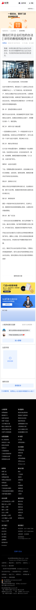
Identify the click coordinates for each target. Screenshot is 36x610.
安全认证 (4, 566)
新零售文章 (26, 574)
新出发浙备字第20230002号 (9, 588)
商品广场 (11, 574)
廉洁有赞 (11, 566)
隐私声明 (11, 563)
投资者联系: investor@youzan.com (24, 537)
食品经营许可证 (16, 571)
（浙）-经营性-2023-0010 (21, 591)
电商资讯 (5, 31)
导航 (32, 3)
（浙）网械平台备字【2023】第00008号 (13, 590)
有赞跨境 (4, 574)
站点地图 (4, 577)
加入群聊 (18, 340)
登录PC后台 (18, 551)
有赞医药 (25, 571)
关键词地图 (12, 577)
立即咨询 (7, 304)
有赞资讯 (18, 574)
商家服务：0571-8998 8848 (25, 531)
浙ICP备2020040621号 (8, 585)
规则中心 (25, 563)
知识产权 (18, 563)
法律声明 (4, 563)
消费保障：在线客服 (23, 534)
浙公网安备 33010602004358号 (13, 580)
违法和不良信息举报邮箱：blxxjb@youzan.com (15, 568)
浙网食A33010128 (7, 591)
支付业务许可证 (6, 571)
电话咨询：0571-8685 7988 (25, 528)
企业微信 (13, 31)
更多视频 (10, 361)
